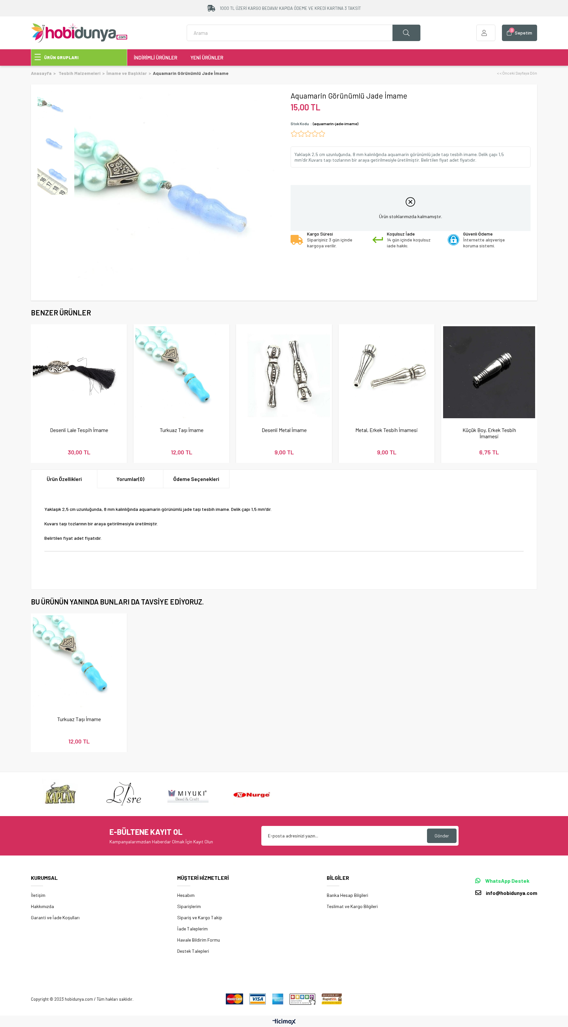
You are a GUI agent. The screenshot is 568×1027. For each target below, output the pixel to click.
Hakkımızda (42, 906)
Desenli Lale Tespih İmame (79, 430)
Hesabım (186, 895)
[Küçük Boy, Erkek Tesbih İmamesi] (489, 372)
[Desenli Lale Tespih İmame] (79, 372)
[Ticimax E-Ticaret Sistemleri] (284, 1022)
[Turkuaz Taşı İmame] (181, 372)
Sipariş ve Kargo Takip (199, 917)
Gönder (442, 835)
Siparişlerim (189, 906)
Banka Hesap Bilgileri (347, 895)
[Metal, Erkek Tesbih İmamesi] (387, 372)
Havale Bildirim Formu (198, 940)
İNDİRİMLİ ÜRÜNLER (155, 57)
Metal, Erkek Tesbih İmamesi (386, 430)
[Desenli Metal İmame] (284, 372)
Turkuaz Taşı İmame (181, 430)
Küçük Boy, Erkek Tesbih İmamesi (489, 433)
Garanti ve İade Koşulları (55, 917)
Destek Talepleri (193, 951)
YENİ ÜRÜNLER (206, 57)
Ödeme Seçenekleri (196, 479)
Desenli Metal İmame (284, 430)
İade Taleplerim (192, 928)
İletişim (38, 895)
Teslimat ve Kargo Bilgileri (352, 906)
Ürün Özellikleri (64, 479)
